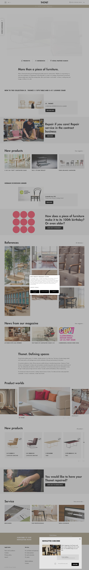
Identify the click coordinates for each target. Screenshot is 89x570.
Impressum (37, 287)
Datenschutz (32, 287)
